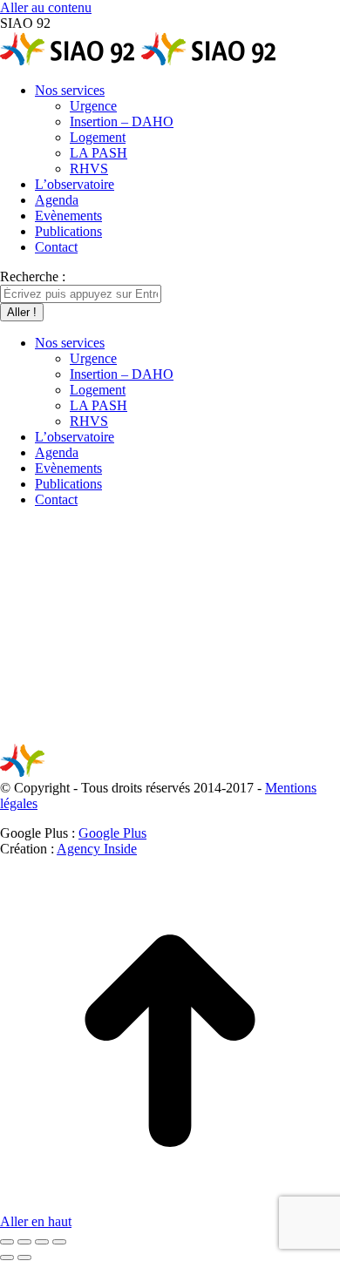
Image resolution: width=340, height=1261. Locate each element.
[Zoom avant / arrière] (59, 1241)
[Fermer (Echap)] (7, 1241)
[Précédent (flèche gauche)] (7, 1257)
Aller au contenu (46, 7)
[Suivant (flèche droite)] (24, 1257)
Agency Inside (97, 848)
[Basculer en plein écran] (42, 1241)
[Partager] (24, 1241)
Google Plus (112, 833)
